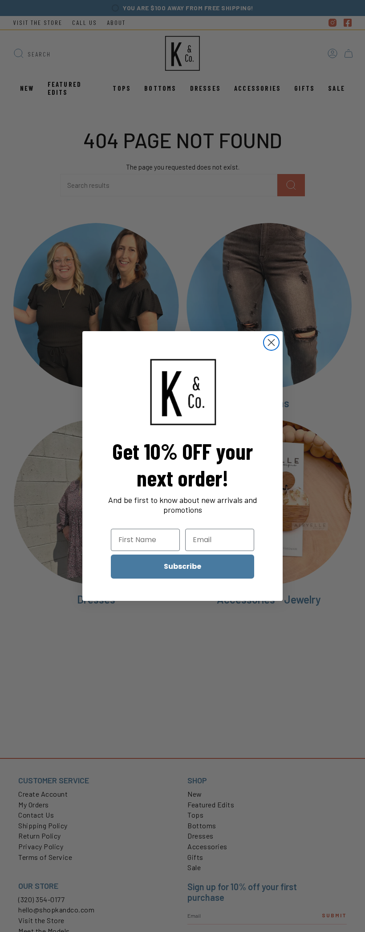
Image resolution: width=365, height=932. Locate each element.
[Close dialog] (271, 342)
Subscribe (182, 566)
